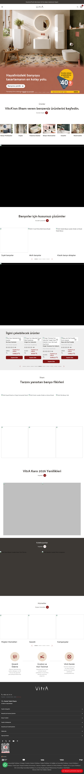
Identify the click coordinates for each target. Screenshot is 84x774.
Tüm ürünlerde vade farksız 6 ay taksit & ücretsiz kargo (42, 2)
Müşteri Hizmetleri (40, 607)
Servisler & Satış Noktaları (6, 703)
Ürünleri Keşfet (40, 113)
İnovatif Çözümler (40, 220)
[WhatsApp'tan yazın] (5, 764)
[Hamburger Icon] (2, 7)
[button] (20, 92)
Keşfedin (40, 475)
